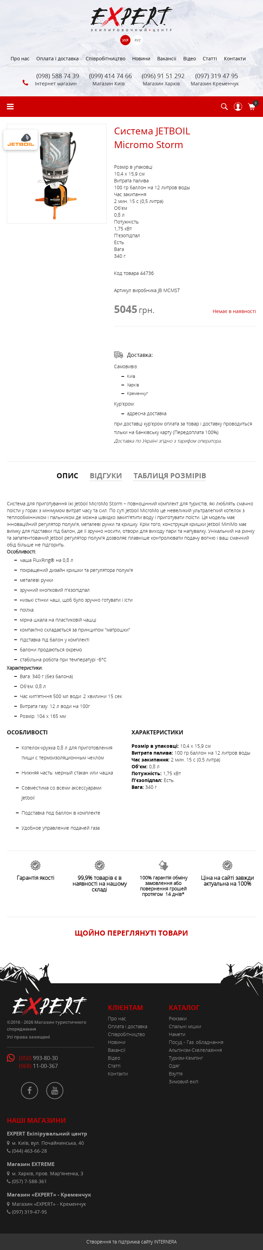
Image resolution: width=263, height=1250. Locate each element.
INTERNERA (165, 1242)
